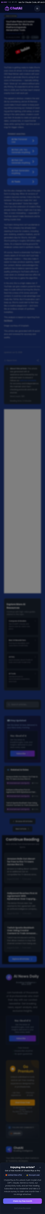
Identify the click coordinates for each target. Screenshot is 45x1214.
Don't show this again (22, 1208)
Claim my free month (22, 1201)
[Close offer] (40, 1167)
